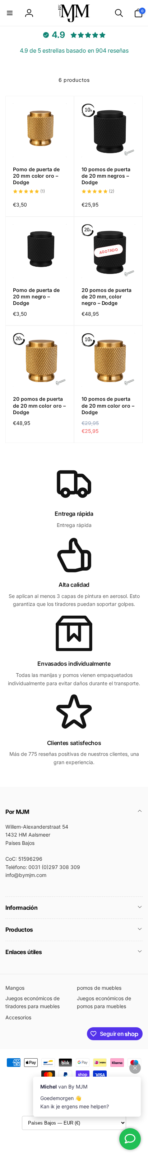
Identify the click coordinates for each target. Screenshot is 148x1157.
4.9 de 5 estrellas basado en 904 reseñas (74, 50)
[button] (10, 13)
